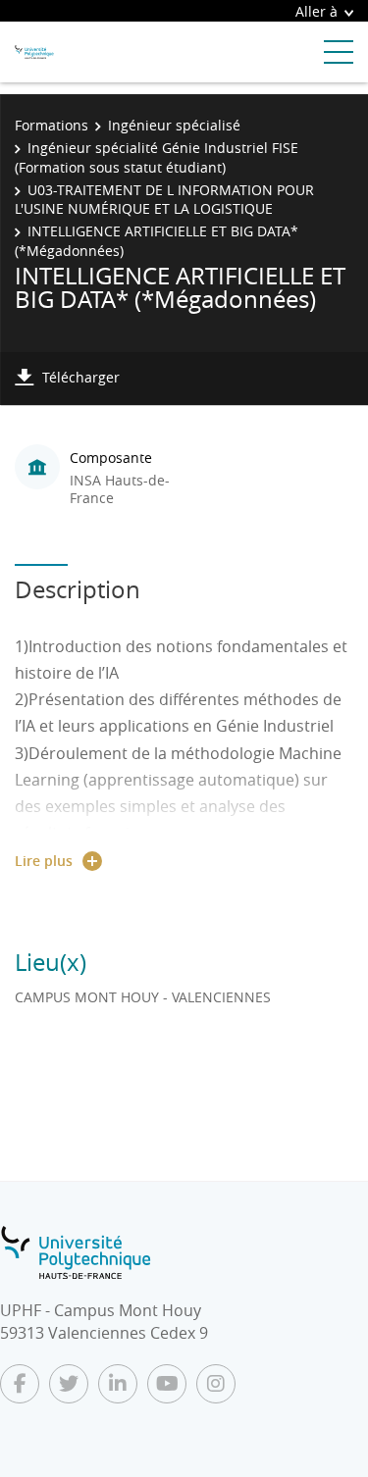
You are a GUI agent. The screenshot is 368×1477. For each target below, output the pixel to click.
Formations (51, 125)
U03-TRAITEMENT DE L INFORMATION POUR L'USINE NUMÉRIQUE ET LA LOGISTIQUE (164, 199)
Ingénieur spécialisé (174, 125)
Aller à (316, 11)
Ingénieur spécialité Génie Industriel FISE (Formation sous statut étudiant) (156, 157)
